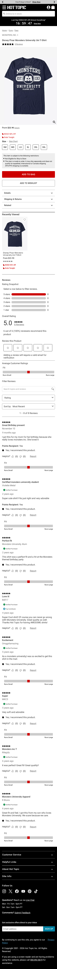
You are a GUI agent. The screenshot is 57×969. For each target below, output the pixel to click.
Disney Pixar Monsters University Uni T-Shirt (13, 254)
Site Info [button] (6, 876)
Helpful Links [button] (9, 862)
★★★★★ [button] (8, 261)
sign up (49, 929)
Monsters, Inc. (9, 35)
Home (4, 30)
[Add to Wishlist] (25, 220)
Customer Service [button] (11, 854)
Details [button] (17, 128)
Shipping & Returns (13, 199)
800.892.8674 (36, 960)
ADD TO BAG (28, 174)
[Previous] (2, 2)
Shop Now (36, 2)
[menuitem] (53, 7)
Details (7, 193)
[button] (3, 7)
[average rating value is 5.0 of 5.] (8, 44)
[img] (4, 891)
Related (7, 205)
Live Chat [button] (30, 900)
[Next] (54, 2)
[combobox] (28, 14)
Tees (16, 30)
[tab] (28, 86)
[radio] (5, 147)
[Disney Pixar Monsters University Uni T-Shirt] (14, 234)
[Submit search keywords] (4, 13)
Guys (11, 30)
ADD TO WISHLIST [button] (28, 183)
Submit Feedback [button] (22, 912)
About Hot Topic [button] (10, 869)
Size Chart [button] (13, 141)
